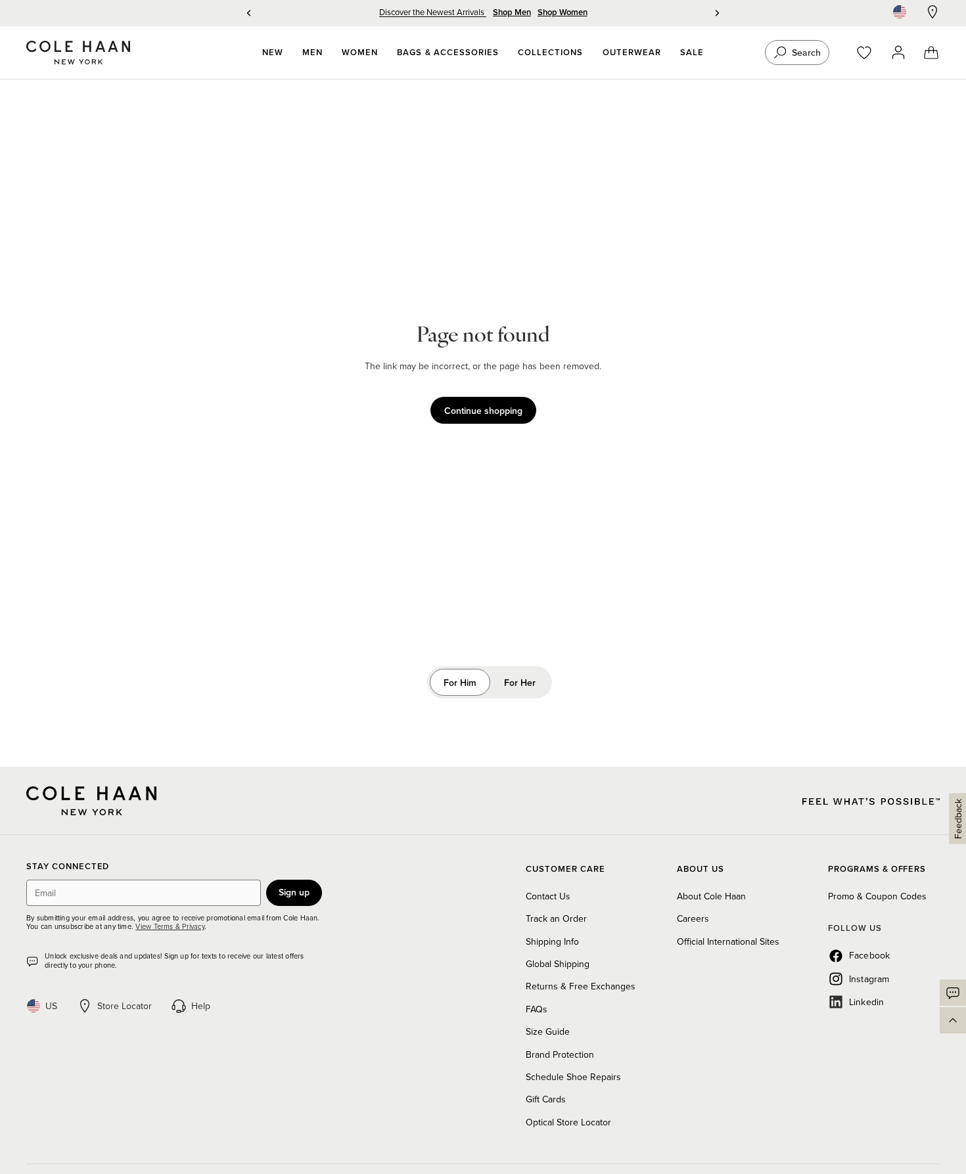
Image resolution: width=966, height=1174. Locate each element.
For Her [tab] (520, 682)
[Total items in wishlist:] (870, 53)
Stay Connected (67, 866)
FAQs (536, 1009)
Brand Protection (560, 1054)
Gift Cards (546, 1099)
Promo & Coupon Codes (877, 896)
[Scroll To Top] (953, 1020)
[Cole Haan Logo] (91, 800)
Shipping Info (552, 941)
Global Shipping (557, 963)
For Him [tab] (460, 682)
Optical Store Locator (568, 1122)
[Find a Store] (932, 12)
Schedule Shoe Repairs (573, 1076)
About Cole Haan (711, 896)
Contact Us (548, 896)
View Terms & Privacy (169, 926)
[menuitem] (272, 52)
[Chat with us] (953, 993)
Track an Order (556, 918)
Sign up (294, 892)
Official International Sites (728, 941)
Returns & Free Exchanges (580, 986)
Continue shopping (483, 410)
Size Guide (548, 1031)
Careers (693, 918)
